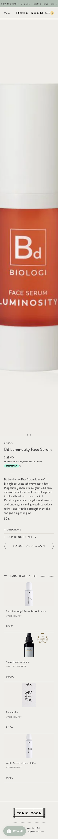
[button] (27, 435)
